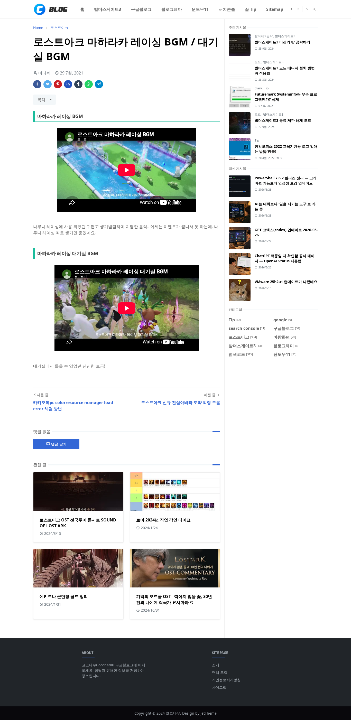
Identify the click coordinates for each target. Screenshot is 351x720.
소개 (215, 664)
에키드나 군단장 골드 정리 (64, 596)
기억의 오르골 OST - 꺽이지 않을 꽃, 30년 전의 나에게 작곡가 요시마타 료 (174, 599)
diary (259, 88)
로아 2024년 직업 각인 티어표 (163, 520)
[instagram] (298, 9)
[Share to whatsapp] (89, 84)
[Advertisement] (273, 406)
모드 (258, 62)
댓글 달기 (59, 444)
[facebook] (291, 9)
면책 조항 (219, 672)
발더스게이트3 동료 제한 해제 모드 (283, 120)
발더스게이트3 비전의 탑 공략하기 (282, 42)
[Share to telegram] (99, 84)
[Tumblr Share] (78, 84)
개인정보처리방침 (226, 679)
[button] (306, 9)
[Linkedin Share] (68, 84)
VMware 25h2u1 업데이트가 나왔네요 (286, 281)
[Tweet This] (47, 84)
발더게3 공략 (264, 36)
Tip (266, 88)
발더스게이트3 (285, 36)
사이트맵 (219, 687)
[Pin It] (58, 84)
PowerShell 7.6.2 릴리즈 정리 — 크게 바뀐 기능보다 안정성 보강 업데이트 (286, 180)
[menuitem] (82, 9)
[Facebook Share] (37, 84)
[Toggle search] (314, 9)
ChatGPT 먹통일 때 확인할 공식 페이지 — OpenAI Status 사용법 (285, 258)
